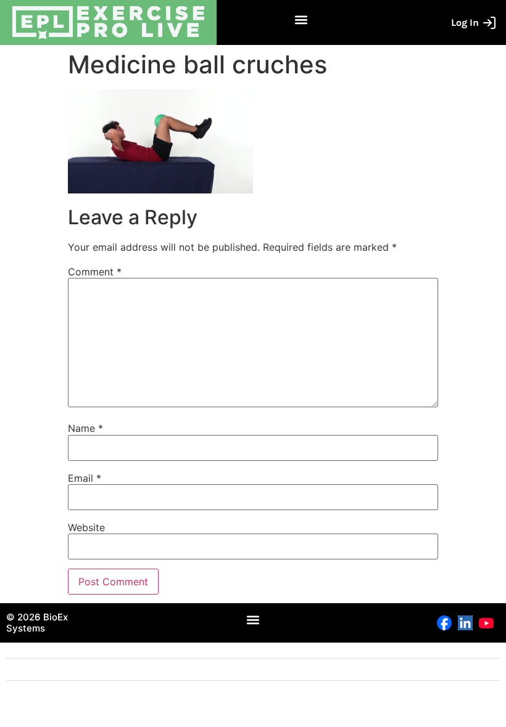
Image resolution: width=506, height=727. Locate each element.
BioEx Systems (37, 622)
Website (86, 527)
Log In (465, 22)
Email (84, 478)
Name (85, 428)
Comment (95, 272)
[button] (301, 19)
